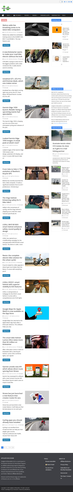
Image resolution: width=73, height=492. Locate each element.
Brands (35, 15)
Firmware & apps (44, 15)
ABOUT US (62, 459)
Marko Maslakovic (13, 59)
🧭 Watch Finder (49, 464)
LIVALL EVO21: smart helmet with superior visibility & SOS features (12, 284)
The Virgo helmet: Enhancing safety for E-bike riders (12, 200)
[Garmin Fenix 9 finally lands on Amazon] (57, 45)
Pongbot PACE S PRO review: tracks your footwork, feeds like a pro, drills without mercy (65, 197)
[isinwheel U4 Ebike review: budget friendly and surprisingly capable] (56, 184)
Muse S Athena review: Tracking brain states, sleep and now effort (66, 211)
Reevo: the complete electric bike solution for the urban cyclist (12, 257)
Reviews (27, 15)
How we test (64, 473)
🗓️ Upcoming (17, 15)
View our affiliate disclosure (60, 123)
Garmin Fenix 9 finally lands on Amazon (66, 45)
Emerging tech (56, 15)
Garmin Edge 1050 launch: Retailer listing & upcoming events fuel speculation (12, 110)
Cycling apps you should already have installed (12, 421)
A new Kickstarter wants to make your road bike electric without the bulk (12, 54)
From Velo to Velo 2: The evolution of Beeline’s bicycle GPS (12, 171)
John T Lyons (15, 424)
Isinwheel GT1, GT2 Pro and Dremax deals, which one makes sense (13, 81)
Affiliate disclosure (66, 461)
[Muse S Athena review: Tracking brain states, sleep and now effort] (56, 213)
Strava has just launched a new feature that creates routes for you (12, 395)
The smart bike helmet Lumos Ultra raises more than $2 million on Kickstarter (13, 341)
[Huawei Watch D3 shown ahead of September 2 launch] (57, 58)
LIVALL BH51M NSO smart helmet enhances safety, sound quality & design (12, 227)
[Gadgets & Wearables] (3, 15)
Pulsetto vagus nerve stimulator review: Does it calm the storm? (66, 224)
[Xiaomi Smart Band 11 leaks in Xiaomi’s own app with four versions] (57, 30)
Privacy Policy (64, 464)
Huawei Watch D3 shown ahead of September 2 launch (66, 60)
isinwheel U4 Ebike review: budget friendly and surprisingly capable (66, 183)
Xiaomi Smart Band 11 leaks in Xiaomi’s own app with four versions (66, 31)
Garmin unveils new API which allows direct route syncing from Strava (13, 368)
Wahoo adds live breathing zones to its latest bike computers (11, 27)
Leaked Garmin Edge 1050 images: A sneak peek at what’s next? (11, 140)
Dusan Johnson (13, 32)
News (8, 15)
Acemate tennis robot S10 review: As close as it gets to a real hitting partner (61, 147)
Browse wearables (50, 461)
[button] (10, 15)
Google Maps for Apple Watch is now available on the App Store (13, 311)
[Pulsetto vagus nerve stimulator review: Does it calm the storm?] (56, 226)
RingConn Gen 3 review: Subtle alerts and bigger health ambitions (66, 170)
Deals (63, 15)
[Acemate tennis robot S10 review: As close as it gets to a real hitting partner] (61, 135)
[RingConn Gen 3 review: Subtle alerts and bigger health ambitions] (56, 171)
